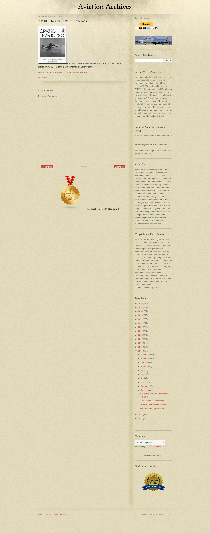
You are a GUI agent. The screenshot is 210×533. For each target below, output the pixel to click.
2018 (140, 335)
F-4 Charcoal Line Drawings (152, 401)
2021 (140, 323)
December (145, 354)
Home (83, 166)
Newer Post (47, 167)
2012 (140, 418)
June (143, 370)
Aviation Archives (60, 514)
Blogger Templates (148, 514)
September (145, 366)
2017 (140, 339)
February (145, 386)
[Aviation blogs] (70, 209)
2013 (140, 414)
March (143, 382)
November (145, 358)
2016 (140, 343)
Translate (156, 446)
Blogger (158, 456)
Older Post (119, 167)
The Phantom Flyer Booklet (152, 409)
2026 (140, 303)
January (144, 390)
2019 (140, 331)
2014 (140, 351)
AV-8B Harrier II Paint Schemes (62, 20)
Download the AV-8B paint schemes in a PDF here (62, 72)
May (143, 374)
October (144, 362)
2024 (140, 311)
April (143, 378)
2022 (140, 319)
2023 (140, 315)
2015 (140, 347)
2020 (140, 327)
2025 (140, 307)
